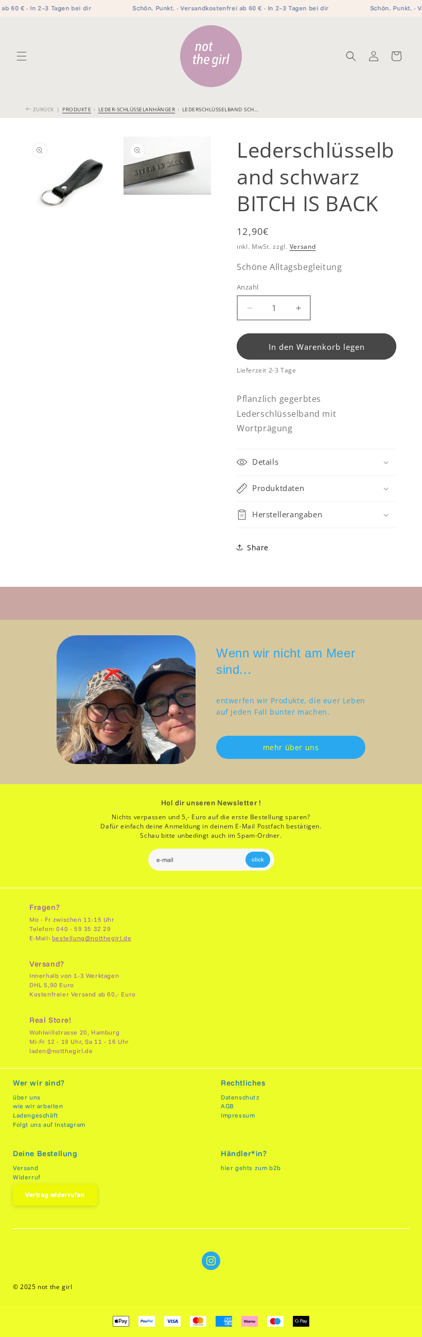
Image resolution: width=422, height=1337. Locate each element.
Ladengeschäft (35, 1115)
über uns (27, 1097)
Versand (303, 246)
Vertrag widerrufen (55, 1194)
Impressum (238, 1115)
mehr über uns (291, 747)
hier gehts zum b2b (251, 1168)
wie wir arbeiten (38, 1106)
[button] (21, 56)
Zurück (42, 109)
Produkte (76, 109)
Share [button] (258, 547)
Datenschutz (240, 1097)
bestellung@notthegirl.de (91, 938)
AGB (227, 1106)
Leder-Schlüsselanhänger (136, 109)
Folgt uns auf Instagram (49, 1124)
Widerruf (27, 1177)
